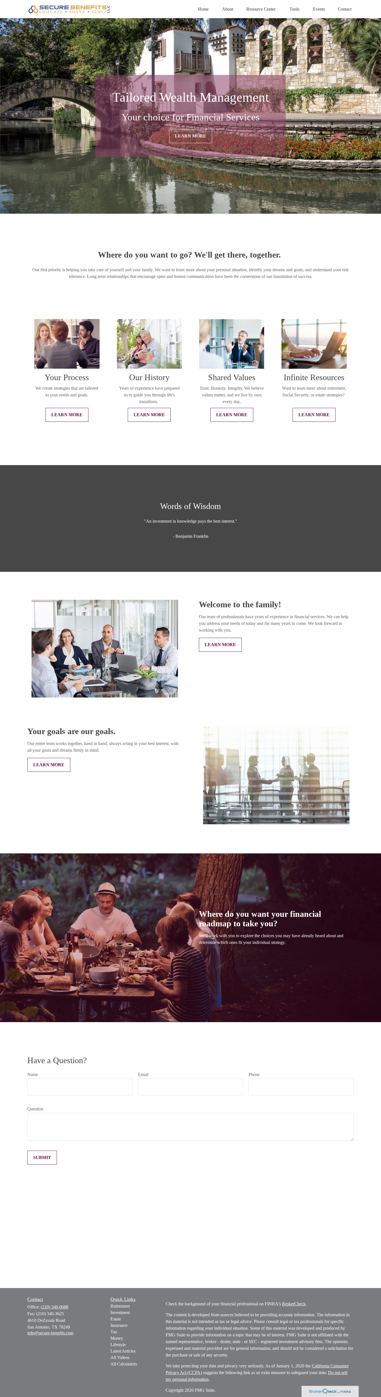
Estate (115, 1319)
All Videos (119, 1357)
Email (143, 1074)
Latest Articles (123, 1351)
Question (35, 1108)
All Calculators (123, 1364)
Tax (113, 1331)
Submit (42, 1157)
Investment (120, 1312)
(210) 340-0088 (54, 1307)
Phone (254, 1074)
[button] (203, 9)
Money (116, 1338)
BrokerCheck (294, 1303)
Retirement (120, 1306)
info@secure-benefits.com (50, 1333)
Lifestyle (118, 1344)
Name (32, 1074)
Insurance (118, 1325)
